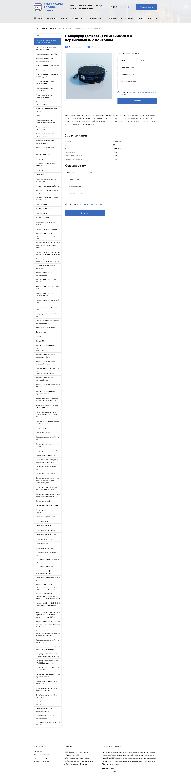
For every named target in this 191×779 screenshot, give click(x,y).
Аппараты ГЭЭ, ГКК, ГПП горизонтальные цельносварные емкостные (47, 236)
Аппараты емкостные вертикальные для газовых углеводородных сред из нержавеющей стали (48, 633)
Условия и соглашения (41, 762)
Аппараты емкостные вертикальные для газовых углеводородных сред (48, 253)
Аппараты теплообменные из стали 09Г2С (48, 386)
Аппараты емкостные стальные (46, 229)
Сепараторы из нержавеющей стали (46, 468)
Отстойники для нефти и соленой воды (47, 561)
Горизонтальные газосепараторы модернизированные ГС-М (47, 461)
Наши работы (127, 18)
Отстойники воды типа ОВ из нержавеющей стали (46, 717)
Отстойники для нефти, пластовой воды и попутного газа (47, 572)
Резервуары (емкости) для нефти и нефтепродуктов (47, 75)
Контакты (152, 18)
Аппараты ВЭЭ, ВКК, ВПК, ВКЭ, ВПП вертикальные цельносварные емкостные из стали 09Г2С (48, 614)
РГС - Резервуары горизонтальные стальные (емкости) (47, 48)
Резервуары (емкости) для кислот (47, 65)
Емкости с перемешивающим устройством (46, 180)
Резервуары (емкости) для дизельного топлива (45, 60)
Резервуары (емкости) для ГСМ (46, 54)
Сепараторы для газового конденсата (45, 511)
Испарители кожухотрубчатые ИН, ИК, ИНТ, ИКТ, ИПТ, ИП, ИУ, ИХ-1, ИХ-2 (47, 414)
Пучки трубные (41, 428)
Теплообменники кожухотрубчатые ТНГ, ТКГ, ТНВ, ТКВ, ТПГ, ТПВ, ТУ (48, 422)
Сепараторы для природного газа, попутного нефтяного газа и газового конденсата (47, 480)
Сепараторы (40, 170)
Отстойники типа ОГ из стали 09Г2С (46, 703)
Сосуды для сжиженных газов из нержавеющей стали (47, 322)
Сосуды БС (40, 336)
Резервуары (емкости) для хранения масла (45, 103)
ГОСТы (141, 18)
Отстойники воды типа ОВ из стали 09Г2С (48, 723)
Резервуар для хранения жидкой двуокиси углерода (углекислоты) (47, 260)
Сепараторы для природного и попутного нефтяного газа (46, 488)
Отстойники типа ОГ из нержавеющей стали (44, 710)
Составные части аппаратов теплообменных (45, 164)
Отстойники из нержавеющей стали (46, 554)
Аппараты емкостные (43, 154)
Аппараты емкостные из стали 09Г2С (46, 281)
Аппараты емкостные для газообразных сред (44, 294)
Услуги (64, 18)
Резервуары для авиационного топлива (46, 110)
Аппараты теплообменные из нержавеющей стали (46, 392)
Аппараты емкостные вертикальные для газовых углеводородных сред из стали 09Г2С (48, 624)
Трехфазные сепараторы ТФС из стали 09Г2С (47, 682)
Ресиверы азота (41, 204)
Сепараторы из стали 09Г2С (46, 473)
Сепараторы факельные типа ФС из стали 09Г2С (48, 669)
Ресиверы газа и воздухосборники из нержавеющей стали (47, 192)
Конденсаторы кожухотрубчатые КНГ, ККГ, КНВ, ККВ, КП (47, 406)
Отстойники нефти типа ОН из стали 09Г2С (46, 696)
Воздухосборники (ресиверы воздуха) (46, 223)
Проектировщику (95, 18)
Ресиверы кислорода (43, 209)
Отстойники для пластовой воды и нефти (48, 579)
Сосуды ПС (40, 341)
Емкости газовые (42, 332)
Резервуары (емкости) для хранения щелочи (45, 142)
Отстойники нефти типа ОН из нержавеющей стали (46, 689)
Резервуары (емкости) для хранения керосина (45, 96)
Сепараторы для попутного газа (47, 505)
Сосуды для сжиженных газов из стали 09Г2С (47, 315)
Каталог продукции (47, 18)
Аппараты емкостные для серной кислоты (47, 308)
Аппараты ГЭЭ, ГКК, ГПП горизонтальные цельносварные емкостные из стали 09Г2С (47, 587)
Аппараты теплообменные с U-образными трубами (46, 356)
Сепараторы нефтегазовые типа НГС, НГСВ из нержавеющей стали (47, 655)
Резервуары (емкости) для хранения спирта (45, 128)
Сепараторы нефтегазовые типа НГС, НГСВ (47, 445)
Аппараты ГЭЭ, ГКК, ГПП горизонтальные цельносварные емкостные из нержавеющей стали (48, 596)
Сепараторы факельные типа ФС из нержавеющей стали (48, 675)
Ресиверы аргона (41, 213)
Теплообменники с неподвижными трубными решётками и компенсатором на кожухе (47, 370)
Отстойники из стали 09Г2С (46, 548)
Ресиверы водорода (43, 218)
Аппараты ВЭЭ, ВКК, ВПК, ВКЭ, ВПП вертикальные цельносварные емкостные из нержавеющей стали (48, 605)
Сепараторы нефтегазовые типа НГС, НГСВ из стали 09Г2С (47, 662)
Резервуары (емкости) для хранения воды (45, 89)
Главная (36, 28)
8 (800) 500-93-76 (70, 752)
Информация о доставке (42, 755)
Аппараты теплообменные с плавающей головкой (45, 363)
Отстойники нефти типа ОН (45, 517)
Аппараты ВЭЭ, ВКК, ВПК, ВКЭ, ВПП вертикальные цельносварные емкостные (48, 245)
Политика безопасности (42, 758)
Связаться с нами (146, 7)
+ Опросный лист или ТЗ (128, 74)
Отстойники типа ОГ (43, 521)
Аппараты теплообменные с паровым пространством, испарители (45, 347)
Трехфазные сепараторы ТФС (46, 455)
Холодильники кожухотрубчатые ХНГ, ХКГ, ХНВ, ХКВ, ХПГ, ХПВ (47, 399)
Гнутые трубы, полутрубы (44, 433)
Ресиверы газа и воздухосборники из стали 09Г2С (47, 198)
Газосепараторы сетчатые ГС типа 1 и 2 (48, 438)
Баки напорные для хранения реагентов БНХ (46, 267)
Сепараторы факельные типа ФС (47, 451)
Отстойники (40, 175)
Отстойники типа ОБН (43, 544)
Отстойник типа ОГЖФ (44, 539)
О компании (77, 18)
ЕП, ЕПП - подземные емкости (46, 36)
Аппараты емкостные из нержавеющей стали (44, 274)
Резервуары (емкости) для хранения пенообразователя (45, 121)
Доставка (112, 18)
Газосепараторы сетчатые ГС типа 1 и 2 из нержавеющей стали (48, 648)
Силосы (38, 116)
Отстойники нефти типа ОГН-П (46, 530)
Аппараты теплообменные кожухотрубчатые (45, 379)
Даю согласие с (138, 93)
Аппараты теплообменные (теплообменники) (45, 149)
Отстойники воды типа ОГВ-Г (46, 535)
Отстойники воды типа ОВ (45, 526)
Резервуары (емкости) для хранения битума (45, 82)
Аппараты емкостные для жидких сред (47, 287)
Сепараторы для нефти (44, 501)
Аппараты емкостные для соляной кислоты (47, 301)
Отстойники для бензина (44, 566)
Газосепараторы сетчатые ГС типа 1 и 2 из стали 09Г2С (48, 641)
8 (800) (119, 6)
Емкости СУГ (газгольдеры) (45, 327)
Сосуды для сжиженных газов (46, 159)
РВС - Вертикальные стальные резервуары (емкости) (46, 41)
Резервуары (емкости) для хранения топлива (45, 135)
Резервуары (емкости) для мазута (47, 70)
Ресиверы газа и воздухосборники (47, 186)
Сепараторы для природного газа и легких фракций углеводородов (48, 495)
